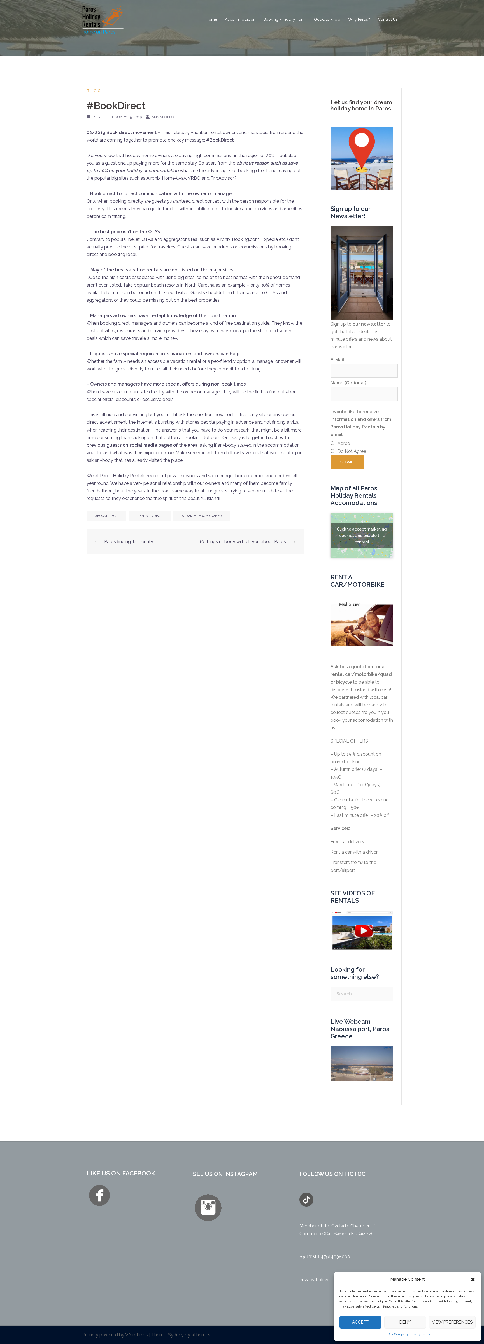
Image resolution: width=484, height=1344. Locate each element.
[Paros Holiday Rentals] (103, 19)
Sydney (176, 1335)
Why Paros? (359, 19)
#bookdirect (106, 516)
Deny (405, 1322)
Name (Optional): (349, 383)
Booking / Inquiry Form (284, 19)
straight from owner (202, 516)
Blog (94, 91)
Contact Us (388, 19)
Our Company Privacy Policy (409, 1334)
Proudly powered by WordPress (115, 1335)
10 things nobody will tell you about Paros (242, 541)
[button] (473, 1279)
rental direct (149, 516)
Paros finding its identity (128, 541)
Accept (360, 1322)
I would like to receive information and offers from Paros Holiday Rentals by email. (361, 423)
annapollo (163, 117)
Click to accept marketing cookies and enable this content (362, 535)
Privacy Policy (313, 1279)
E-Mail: (338, 360)
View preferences (452, 1322)
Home (211, 19)
